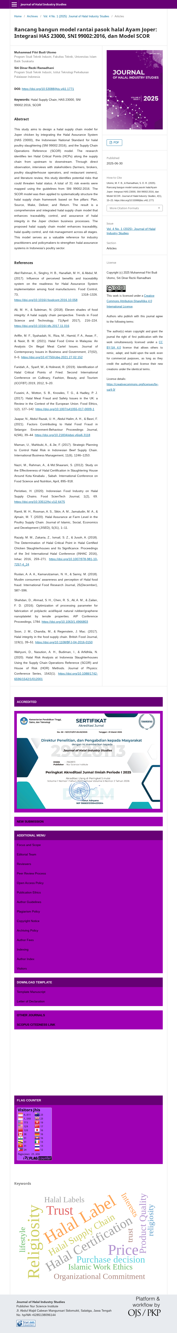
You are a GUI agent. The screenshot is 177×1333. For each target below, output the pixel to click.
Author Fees (25, 940)
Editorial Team (26, 854)
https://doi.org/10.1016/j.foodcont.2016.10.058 (45, 300)
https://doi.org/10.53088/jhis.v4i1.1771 (48, 89)
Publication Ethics (29, 892)
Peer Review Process (31, 873)
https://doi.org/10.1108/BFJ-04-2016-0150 (64, 642)
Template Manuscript (31, 992)
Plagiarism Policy (28, 911)
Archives (32, 16)
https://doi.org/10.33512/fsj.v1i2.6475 (39, 501)
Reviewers (24, 864)
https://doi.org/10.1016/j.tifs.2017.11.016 (41, 326)
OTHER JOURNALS (31, 1015)
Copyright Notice (28, 921)
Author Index (25, 959)
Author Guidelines (29, 902)
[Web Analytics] (25, 1325)
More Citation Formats (124, 208)
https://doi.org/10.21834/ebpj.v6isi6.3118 (62, 435)
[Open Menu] (14, 4)
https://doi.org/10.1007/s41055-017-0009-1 (64, 409)
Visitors (22, 968)
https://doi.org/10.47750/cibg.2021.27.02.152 (52, 357)
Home (18, 16)
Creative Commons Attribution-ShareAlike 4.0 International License (130, 301)
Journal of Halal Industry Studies (43, 4)
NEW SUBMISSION (30, 821)
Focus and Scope (29, 845)
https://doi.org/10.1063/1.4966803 (65, 621)
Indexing (22, 949)
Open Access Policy (30, 883)
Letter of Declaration (31, 1001)
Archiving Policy (27, 930)
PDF (116, 142)
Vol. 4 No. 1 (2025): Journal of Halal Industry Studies (76, 16)
